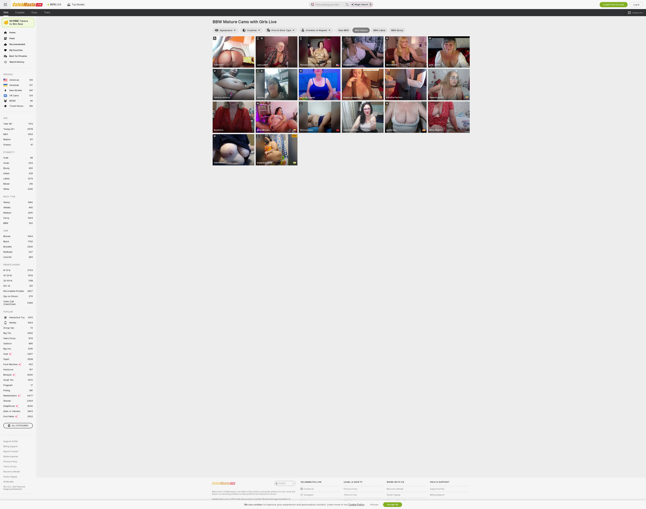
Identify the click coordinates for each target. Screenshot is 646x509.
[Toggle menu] (5, 4)
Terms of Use (9, 466)
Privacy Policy (10, 461)
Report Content (10, 451)
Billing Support (10, 446)
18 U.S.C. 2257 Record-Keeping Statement (14, 488)
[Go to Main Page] (27, 4)
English (282, 483)
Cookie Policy (356, 504)
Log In (636, 4)
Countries (252, 30)
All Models (8, 482)
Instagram (309, 495)
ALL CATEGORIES (20, 425)
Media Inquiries (10, 456)
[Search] (347, 4)
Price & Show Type (281, 30)
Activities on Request (316, 30)
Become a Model (11, 472)
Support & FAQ (10, 441)
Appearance (226, 30)
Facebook (309, 489)
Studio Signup (10, 477)
